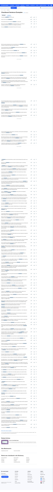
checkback (27, 460)
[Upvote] (31, 17)
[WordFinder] (51, 5)
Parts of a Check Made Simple (14, 440)
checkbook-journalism (17, 461)
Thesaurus (16, 474)
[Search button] (41, 8)
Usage (16, 481)
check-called (15, 459)
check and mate (16, 457)
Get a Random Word (5, 476)
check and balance (4, 457)
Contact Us (42, 472)
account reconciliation (17, 450)
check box (27, 457)
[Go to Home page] (4, 5)
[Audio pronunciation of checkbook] (24, 12)
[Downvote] (34, 17)
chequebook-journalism (4, 450)
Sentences (13, 7)
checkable (2, 460)
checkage (15, 460)
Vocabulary (16, 479)
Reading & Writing (17, 482)
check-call (2, 459)
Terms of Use (29, 479)
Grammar (16, 477)
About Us (29, 472)
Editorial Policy (30, 476)
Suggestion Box (42, 474)
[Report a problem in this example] (36, 17)
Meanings (3, 15)
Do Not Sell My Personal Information (31, 482)
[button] (48, 5)
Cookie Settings (30, 477)
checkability (28, 459)
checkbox (27, 461)
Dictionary (16, 472)
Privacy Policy (30, 474)
